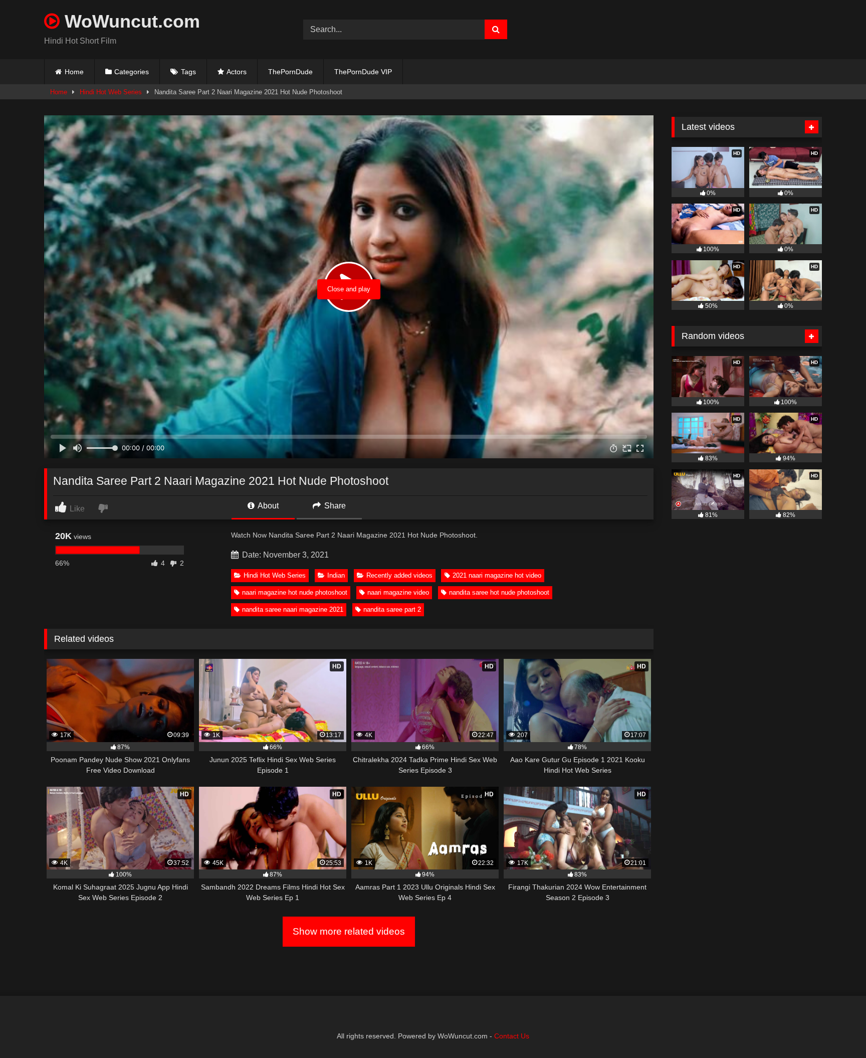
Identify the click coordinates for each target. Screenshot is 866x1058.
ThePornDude (290, 72)
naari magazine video (398, 592)
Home (74, 72)
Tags (188, 72)
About (267, 505)
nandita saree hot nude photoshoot (499, 592)
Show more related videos (349, 931)
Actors (237, 72)
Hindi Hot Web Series (111, 92)
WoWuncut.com (130, 21)
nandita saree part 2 (392, 609)
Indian (336, 575)
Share (334, 505)
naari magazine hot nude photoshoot (294, 592)
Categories (131, 72)
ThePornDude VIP (363, 72)
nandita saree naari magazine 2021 (292, 609)
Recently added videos (399, 575)
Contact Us (511, 1036)
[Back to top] (835, 1028)
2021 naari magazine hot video (497, 575)
